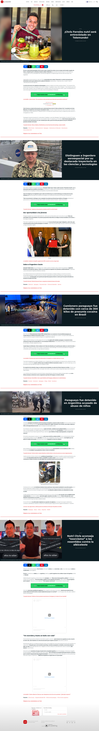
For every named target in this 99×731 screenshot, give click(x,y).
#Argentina (44, 509)
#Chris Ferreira (31, 128)
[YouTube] (74, 722)
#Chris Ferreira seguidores (62, 697)
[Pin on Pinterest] (42, 66)
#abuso (35, 509)
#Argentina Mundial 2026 (40, 697)
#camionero (35, 381)
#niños (39, 509)
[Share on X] (29, 66)
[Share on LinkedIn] (46, 66)
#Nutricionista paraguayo (51, 697)
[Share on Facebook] (25, 66)
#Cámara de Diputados (52, 284)
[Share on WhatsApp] (34, 66)
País (80, 152)
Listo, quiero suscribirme (61, 714)
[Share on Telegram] (38, 66)
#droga (45, 381)
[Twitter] (70, 722)
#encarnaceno (64, 128)
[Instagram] (72, 722)
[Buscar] (97, 2)
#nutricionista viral (39, 128)
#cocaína (30, 381)
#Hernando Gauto (43, 284)
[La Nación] (6, 2)
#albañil (48, 509)
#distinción (30, 284)
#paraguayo (46, 128)
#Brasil (49, 381)
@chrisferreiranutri (49, 102)
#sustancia (54, 381)
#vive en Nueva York (27, 129)
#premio (59, 284)
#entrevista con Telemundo (55, 128)
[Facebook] (67, 722)
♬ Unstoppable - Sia (49, 105)
